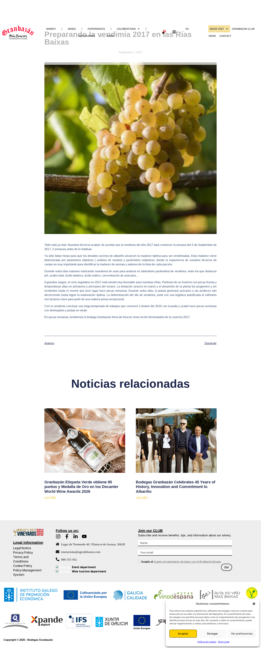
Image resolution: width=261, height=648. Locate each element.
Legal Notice (22, 548)
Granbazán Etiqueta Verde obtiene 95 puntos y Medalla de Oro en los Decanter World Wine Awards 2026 (81, 487)
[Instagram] (58, 536)
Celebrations (126, 28)
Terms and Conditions (21, 559)
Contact (225, 36)
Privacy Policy (23, 552)
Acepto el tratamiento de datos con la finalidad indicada (187, 561)
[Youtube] (84, 536)
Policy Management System (27, 572)
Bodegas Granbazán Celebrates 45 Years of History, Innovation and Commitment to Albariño (175, 487)
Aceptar (183, 633)
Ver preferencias (242, 633)
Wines (72, 28)
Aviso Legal (223, 641)
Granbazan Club (243, 28)
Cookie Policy (22, 566)
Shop (110, 36)
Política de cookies (206, 641)
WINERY (51, 28)
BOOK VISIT (217, 28)
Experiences (96, 28)
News (212, 36)
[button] (254, 604)
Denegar (212, 633)
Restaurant (87, 36)
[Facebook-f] (66, 536)
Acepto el (181, 561)
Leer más (50, 497)
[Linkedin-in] (75, 536)
